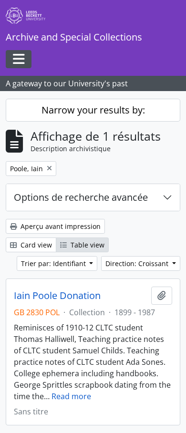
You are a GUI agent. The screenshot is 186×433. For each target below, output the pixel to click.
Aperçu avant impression (60, 226)
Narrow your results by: (93, 109)
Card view (35, 244)
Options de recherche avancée (81, 197)
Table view (86, 244)
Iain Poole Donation (57, 295)
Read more (71, 396)
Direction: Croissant (137, 263)
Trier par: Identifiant (54, 263)
